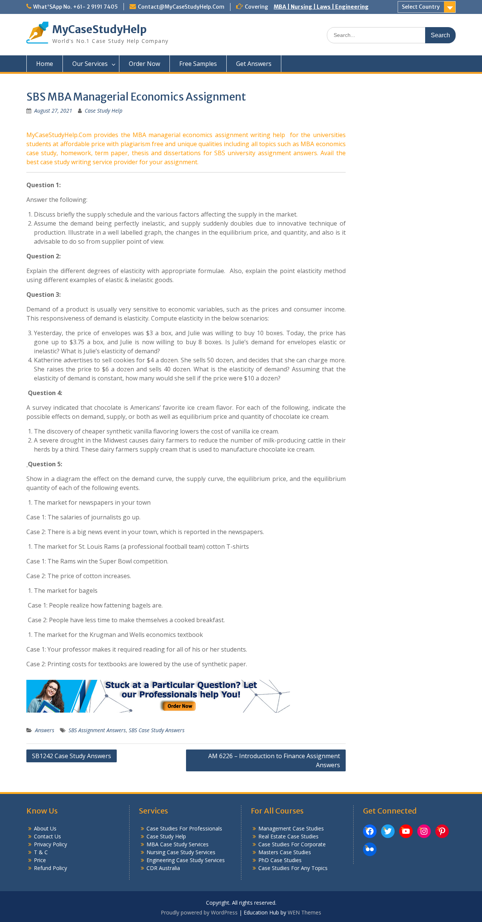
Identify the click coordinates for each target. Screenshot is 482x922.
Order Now (144, 64)
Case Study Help (103, 110)
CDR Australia (163, 868)
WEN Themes (304, 912)
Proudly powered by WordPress (199, 912)
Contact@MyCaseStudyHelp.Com (181, 6)
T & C (41, 852)
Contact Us (47, 836)
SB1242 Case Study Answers (71, 756)
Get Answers (254, 64)
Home (44, 64)
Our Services (90, 64)
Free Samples (198, 64)
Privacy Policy (50, 844)
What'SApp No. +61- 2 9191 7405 (75, 6)
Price (40, 860)
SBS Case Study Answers (157, 730)
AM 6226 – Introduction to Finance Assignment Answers (274, 760)
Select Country (421, 6)
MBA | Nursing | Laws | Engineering (321, 6)
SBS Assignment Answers (97, 730)
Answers (44, 730)
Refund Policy (50, 868)
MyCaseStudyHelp (99, 29)
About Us (45, 828)
